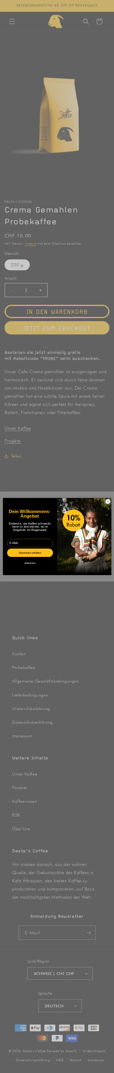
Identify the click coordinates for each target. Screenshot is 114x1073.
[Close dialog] (107, 501)
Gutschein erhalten (30, 552)
